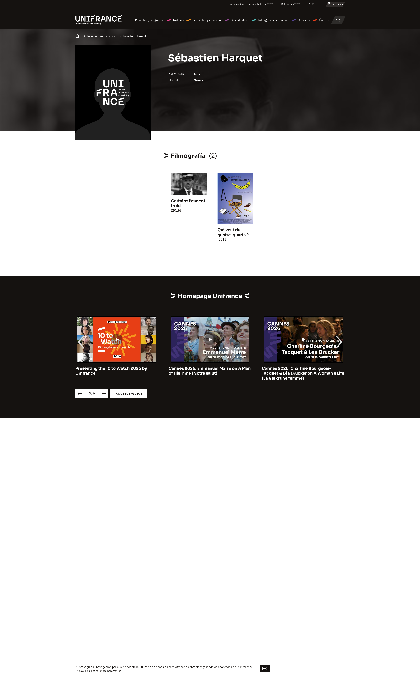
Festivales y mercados (207, 20)
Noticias (178, 20)
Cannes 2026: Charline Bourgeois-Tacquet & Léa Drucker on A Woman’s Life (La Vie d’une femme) (210, 373)
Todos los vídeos (128, 393)
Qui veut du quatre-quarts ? (233, 232)
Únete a (324, 20)
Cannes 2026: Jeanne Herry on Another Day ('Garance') (301, 371)
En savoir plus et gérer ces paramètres (98, 670)
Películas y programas (150, 20)
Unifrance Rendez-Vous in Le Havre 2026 (250, 4)
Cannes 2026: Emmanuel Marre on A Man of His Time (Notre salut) (116, 371)
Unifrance (304, 20)
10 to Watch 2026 (290, 4)
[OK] (264, 668)
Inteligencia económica (273, 20)
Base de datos (240, 20)
